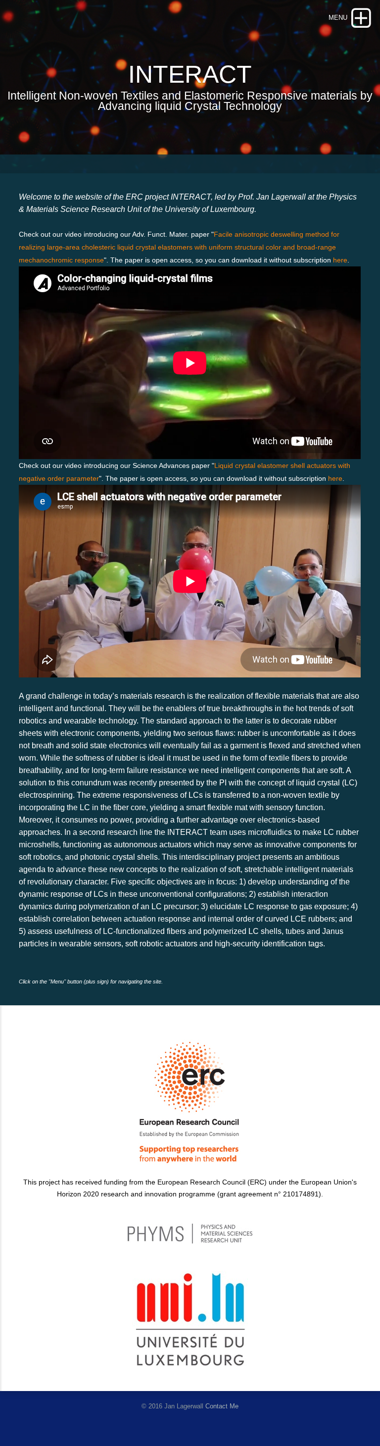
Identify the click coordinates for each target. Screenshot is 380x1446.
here (340, 260)
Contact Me (221, 1406)
